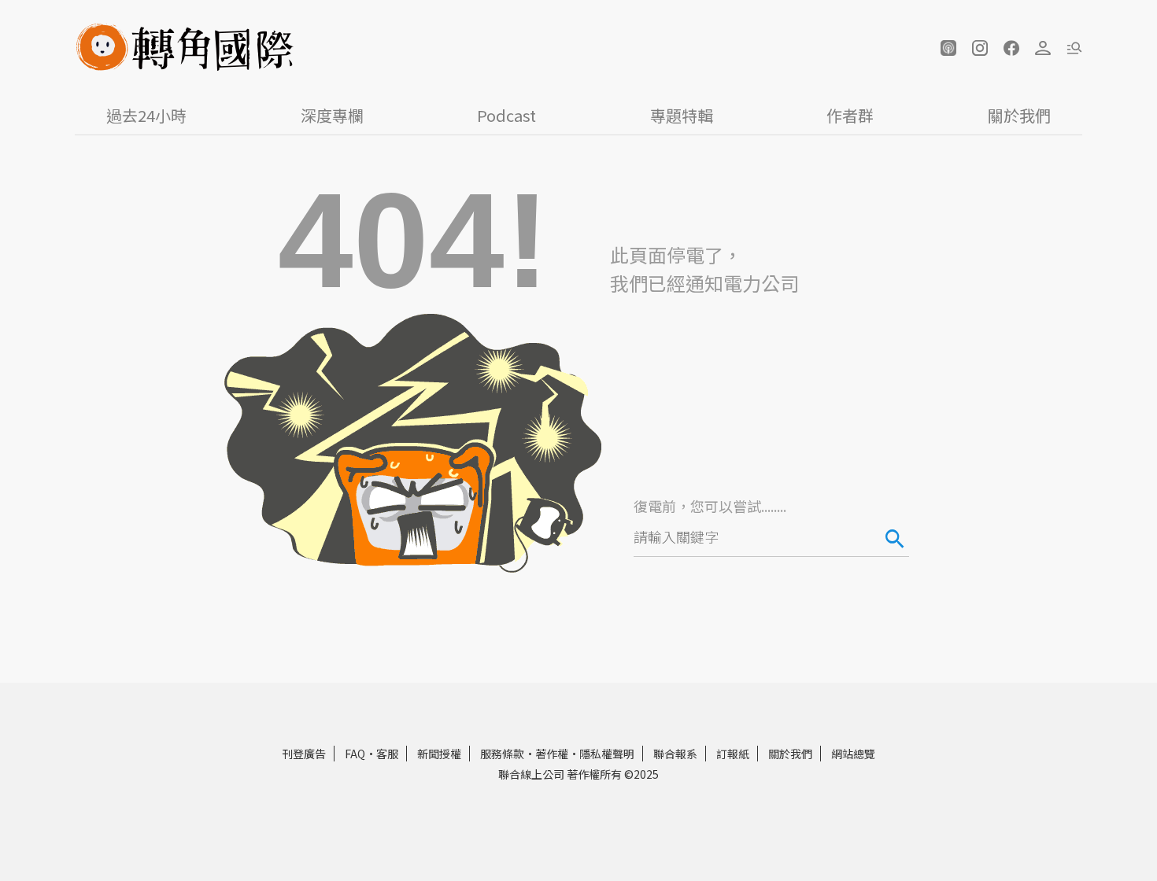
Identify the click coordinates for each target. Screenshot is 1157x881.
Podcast (506, 115)
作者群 (850, 115)
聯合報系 (675, 753)
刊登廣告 (304, 753)
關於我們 (1019, 115)
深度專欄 (332, 115)
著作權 (551, 753)
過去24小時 (146, 115)
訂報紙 (732, 753)
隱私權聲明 (606, 753)
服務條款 (502, 753)
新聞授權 (439, 753)
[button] (948, 48)
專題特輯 (681, 115)
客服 (387, 753)
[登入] (1043, 48)
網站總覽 (853, 753)
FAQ (355, 753)
